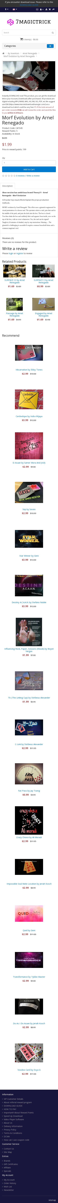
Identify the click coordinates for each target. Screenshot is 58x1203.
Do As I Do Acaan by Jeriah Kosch (29, 1023)
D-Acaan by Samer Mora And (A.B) (29, 462)
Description (7, 186)
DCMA (7, 1136)
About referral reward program (18, 1102)
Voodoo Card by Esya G (29, 1069)
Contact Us (9, 1148)
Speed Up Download (13, 1116)
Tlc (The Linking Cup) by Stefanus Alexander (29, 697)
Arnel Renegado (30, 53)
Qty (3, 158)
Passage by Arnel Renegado (14, 314)
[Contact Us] (37, 9)
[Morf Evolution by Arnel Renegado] (29, 76)
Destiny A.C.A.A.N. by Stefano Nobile (29, 602)
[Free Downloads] (46, 9)
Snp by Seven (29, 509)
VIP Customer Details (13, 1099)
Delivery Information (13, 1126)
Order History (10, 1183)
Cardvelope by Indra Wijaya (29, 416)
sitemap (52, 1200)
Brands (7, 1160)
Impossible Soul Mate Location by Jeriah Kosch (29, 883)
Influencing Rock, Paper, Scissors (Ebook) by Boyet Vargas (29, 650)
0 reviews (20, 175)
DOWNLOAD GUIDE (29, 5)
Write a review (33, 175)
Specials (7, 1171)
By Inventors (13, 53)
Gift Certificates (11, 1164)
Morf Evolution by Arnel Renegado (19, 56)
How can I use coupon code (16, 1140)
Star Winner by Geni (29, 555)
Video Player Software (14, 1119)
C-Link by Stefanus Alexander (29, 744)
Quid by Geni (29, 930)
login (11, 253)
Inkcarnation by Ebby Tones (29, 369)
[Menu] (50, 46)
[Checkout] (53, 9)
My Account (9, 1179)
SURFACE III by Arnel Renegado (15, 281)
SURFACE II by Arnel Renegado (43, 281)
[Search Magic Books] (53, 32)
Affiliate (7, 1167)
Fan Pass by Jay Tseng (29, 790)
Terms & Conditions (13, 1133)
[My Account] (42, 9)
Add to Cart (29, 169)
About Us (8, 1122)
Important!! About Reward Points (19, 1112)
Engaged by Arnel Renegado (43, 314)
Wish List (8, 1186)
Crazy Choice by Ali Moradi (29, 837)
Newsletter (9, 1190)
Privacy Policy (10, 1129)
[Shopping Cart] (50, 9)
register (19, 253)
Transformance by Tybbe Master (29, 976)
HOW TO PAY (10, 1109)
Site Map (8, 1152)
